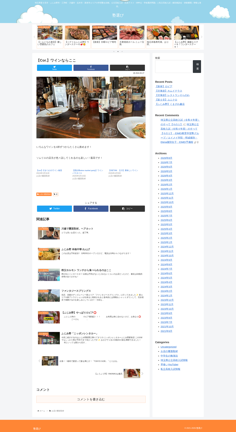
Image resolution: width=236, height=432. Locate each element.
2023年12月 (167, 300)
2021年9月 (166, 331)
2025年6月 (166, 220)
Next (201, 37)
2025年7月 (166, 215)
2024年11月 (167, 251)
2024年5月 (166, 277)
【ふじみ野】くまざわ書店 (170, 104)
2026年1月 (166, 189)
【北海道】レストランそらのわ (172, 95)
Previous (34, 37)
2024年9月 (166, 260)
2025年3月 (166, 233)
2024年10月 (167, 255)
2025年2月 (166, 238)
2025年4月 (166, 229)
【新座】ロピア (163, 86)
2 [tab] (118, 51)
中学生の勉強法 (169, 355)
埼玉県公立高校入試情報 (174, 360)
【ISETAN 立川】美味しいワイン (123, 170)
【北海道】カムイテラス (168, 90)
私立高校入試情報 (170, 369)
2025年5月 (166, 224)
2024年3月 (166, 286)
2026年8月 (166, 158)
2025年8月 (166, 211)
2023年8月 (166, 317)
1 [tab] (114, 51)
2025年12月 (167, 193)
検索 (157, 58)
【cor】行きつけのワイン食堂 (49, 170)
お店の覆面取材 (45, 194)
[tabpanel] (61, 37)
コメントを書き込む (91, 399)
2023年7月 (166, 322)
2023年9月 (166, 313)
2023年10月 (167, 309)
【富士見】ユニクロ (166, 99)
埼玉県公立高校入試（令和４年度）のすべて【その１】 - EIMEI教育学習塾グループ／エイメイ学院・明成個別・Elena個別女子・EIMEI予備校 (180, 133)
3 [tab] (122, 51)
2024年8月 (166, 264)
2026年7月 (166, 162)
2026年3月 (166, 180)
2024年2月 (166, 291)
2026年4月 (166, 175)
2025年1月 (166, 242)
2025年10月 (167, 202)
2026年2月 (166, 184)
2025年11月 (167, 198)
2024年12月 (167, 246)
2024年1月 (166, 295)
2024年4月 (166, 282)
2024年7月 (166, 269)
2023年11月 (167, 304)
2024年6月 (166, 273)
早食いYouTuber (169, 364)
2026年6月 (166, 166)
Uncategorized (168, 347)
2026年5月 (166, 171)
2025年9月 (166, 206)
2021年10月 (167, 326)
